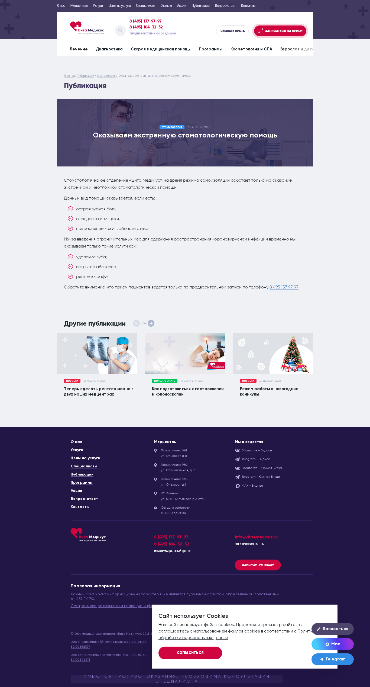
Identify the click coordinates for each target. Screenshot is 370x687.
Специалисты (145, 5)
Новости (72, 381)
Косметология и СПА (251, 49)
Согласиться (190, 653)
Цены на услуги (119, 5)
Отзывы (166, 5)
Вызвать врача (232, 31)
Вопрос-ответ (225, 5)
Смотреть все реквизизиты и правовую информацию (119, 606)
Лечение (78, 49)
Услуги (98, 5)
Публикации (200, 5)
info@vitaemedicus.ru (256, 537)
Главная (69, 76)
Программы (210, 49)
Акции (181, 5)
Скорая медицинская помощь (161, 49)
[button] (151, 323)
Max (335, 644)
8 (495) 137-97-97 (145, 21)
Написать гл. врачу (258, 565)
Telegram (335, 659)
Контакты (248, 5)
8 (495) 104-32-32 (146, 27)
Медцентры (79, 5)
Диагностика (109, 49)
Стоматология (106, 76)
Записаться (335, 629)
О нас (61, 5)
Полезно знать (164, 381)
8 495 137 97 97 (284, 287)
